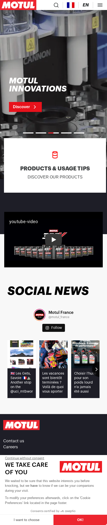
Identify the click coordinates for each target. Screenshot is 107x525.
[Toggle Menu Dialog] (100, 5)
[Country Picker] (71, 5)
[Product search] (56, 4)
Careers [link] (10, 447)
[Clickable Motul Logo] (18, 5)
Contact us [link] (13, 441)
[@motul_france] (40, 315)
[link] (44, 94)
